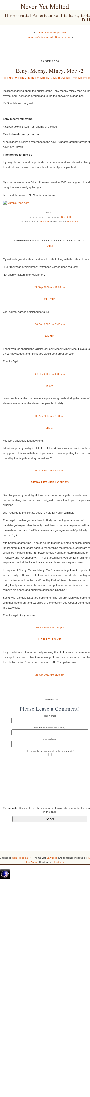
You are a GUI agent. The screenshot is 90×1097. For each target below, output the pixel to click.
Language (61, 78)
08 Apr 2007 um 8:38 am (50, 416)
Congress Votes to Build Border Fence (49, 37)
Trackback (72, 221)
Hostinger (58, 862)
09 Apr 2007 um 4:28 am (50, 470)
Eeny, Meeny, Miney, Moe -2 (50, 70)
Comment (44, 221)
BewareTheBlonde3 (50, 482)
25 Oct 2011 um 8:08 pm (50, 674)
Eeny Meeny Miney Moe (26, 78)
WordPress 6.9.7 (21, 857)
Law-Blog (52, 857)
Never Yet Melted (45, 6)
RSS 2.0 (66, 217)
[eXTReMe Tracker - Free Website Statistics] (5, 877)
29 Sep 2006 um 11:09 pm (50, 287)
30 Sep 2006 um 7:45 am (50, 324)
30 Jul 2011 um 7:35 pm (50, 627)
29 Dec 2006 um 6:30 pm (50, 374)
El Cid (50, 299)
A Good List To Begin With (51, 32)
